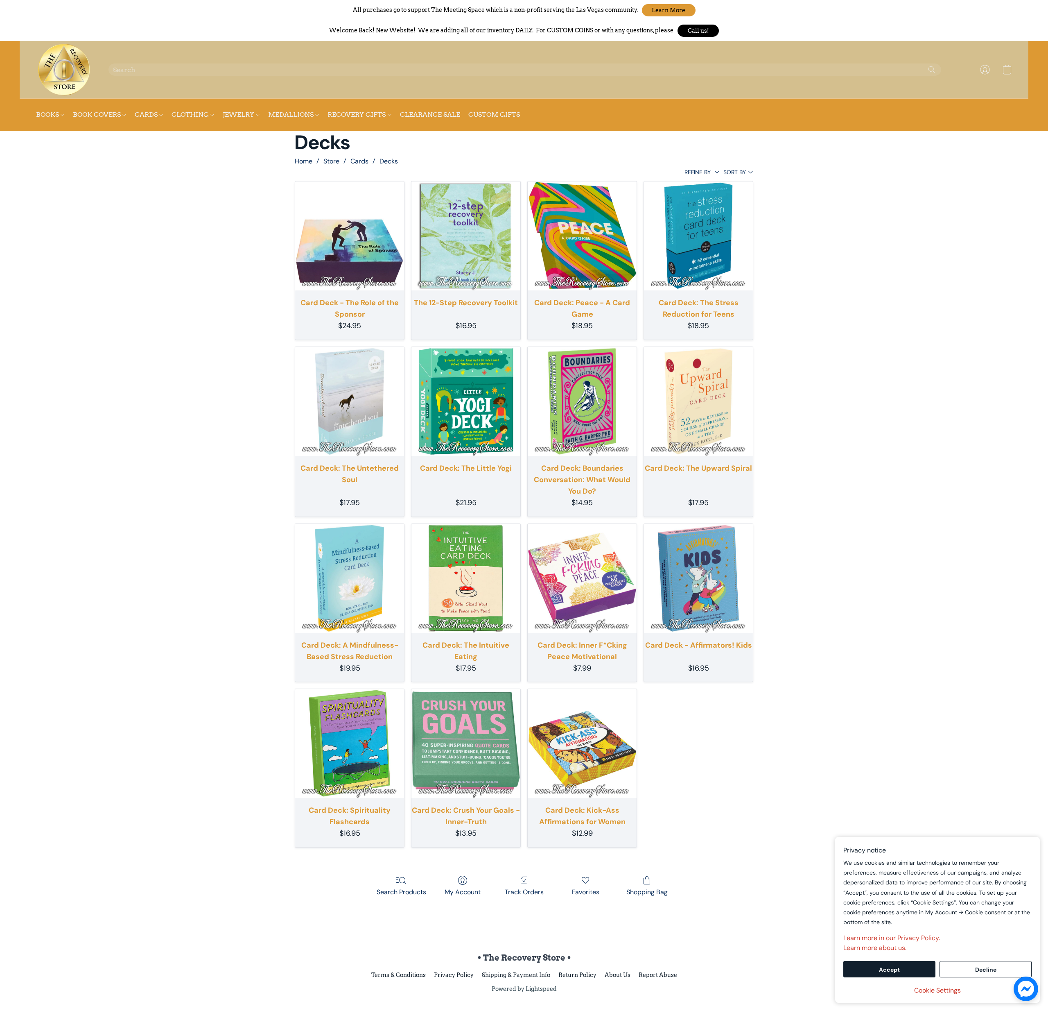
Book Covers (97, 114)
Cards (147, 114)
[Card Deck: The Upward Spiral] (698, 401)
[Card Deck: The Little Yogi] (465, 401)
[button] (669, 10)
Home (303, 161)
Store (331, 161)
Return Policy (577, 975)
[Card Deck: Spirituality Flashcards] (349, 743)
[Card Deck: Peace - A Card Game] (582, 235)
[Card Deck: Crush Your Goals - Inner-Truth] (465, 743)
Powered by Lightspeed (524, 989)
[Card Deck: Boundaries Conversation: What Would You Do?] (582, 401)
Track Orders (524, 892)
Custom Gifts (494, 114)
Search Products (401, 892)
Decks (388, 161)
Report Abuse (658, 975)
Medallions (291, 114)
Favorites (585, 892)
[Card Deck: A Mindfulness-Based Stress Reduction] (349, 578)
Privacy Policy (454, 975)
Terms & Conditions (398, 975)
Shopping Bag (647, 892)
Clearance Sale (430, 114)
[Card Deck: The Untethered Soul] (349, 401)
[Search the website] (932, 69)
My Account (463, 892)
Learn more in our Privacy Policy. (891, 938)
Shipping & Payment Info (516, 975)
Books (48, 114)
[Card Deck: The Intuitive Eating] (465, 578)
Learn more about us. (874, 947)
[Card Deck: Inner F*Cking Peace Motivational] (582, 578)
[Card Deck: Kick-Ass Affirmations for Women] (582, 743)
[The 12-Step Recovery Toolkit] (465, 235)
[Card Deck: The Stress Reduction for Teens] (698, 235)
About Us (617, 975)
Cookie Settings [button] (937, 990)
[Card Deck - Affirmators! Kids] (698, 578)
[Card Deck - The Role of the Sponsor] (349, 235)
